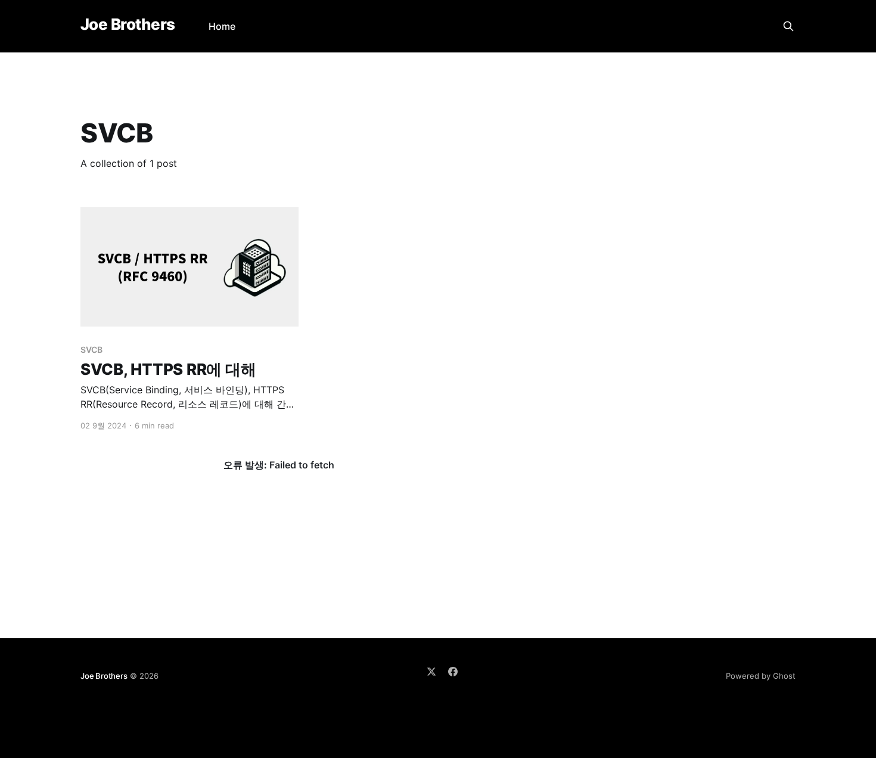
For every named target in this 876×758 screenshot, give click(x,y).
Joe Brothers (127, 24)
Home (222, 26)
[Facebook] (453, 671)
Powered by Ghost (761, 676)
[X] (431, 671)
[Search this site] (788, 26)
